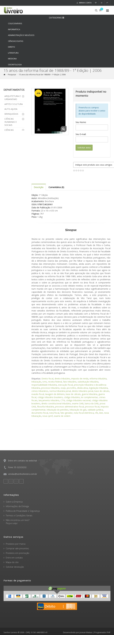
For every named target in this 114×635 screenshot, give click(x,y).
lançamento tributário (49, 400)
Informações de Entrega (17, 506)
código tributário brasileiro (50, 397)
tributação (36, 381)
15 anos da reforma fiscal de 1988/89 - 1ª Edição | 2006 (42, 74)
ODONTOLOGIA (15, 64)
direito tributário (62, 378)
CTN (63, 400)
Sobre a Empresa (14, 501)
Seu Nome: (81, 122)
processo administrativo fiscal (69, 406)
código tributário (72, 397)
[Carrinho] (101, 3)
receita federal (55, 381)
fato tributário (69, 381)
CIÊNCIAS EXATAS (15, 41)
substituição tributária (88, 381)
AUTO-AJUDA (10, 109)
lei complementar (89, 397)
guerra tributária (89, 394)
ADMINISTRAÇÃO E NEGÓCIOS (21, 35)
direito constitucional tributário (56, 403)
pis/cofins (71, 387)
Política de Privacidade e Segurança (23, 510)
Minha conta (85, 2)
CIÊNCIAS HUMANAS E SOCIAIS (10, 121)
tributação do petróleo (57, 409)
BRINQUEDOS (11, 113)
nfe (96, 412)
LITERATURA (13, 52)
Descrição (38, 187)
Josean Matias (86, 632)
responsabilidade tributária (44, 384)
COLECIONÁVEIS (15, 23)
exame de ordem (62, 416)
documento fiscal (39, 412)
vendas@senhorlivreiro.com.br (22, 474)
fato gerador (66, 412)
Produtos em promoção (17, 553)
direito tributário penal (82, 391)
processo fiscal (92, 406)
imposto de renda (79, 378)
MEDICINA (12, 58)
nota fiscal (54, 412)
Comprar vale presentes (17, 548)
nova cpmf (47, 416)
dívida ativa (82, 387)
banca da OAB (92, 403)
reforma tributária (98, 378)
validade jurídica (95, 409)
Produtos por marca (15, 543)
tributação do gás (78, 409)
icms (44, 381)
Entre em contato (14, 557)
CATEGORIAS (55, 17)
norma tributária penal (60, 391)
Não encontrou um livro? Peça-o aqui (16, 522)
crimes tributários (39, 391)
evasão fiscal (37, 394)
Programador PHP (102, 632)
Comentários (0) (56, 187)
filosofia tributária (45, 406)
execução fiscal (65, 384)
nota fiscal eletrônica (84, 412)
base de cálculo (101, 391)
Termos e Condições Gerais (19, 515)
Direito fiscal (47, 378)
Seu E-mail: (81, 134)
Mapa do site (12, 562)
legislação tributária (98, 387)
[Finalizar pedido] (107, 3)
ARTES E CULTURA (13, 104)
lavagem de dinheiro (55, 394)
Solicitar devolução (15, 566)
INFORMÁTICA (14, 29)
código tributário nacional (78, 400)
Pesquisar (12, 74)
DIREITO (11, 47)
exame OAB (78, 403)
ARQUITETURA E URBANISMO (12, 98)
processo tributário (50, 387)
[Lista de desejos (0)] (96, 3)
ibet (101, 412)
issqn (63, 387)
